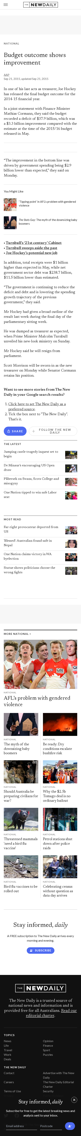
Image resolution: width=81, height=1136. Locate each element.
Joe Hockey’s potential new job (31, 253)
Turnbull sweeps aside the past (31, 248)
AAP (6, 74)
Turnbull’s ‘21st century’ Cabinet (34, 243)
